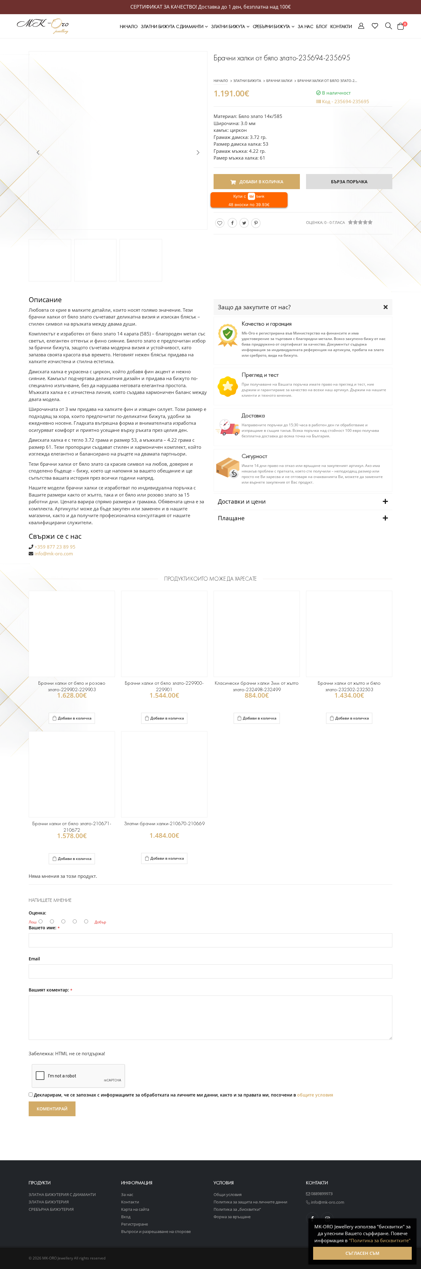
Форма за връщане (232, 1216)
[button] (361, 27)
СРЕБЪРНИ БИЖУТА (272, 26)
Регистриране (134, 1224)
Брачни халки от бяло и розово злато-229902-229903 (72, 686)
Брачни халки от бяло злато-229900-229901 (164, 686)
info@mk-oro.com (54, 553)
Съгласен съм (362, 1253)
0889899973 (321, 1193)
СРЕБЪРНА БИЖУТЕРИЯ (51, 1209)
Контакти (341, 26)
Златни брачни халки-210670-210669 (164, 823)
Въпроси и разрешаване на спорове (156, 1231)
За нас (305, 26)
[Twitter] (244, 223)
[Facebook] (232, 223)
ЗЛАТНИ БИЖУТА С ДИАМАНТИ (173, 26)
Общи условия (228, 1194)
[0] (400, 26)
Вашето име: (44, 928)
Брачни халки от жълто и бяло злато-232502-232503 (349, 686)
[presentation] (37, 151)
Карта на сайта (135, 1209)
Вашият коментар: (50, 990)
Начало (129, 26)
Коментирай (52, 1109)
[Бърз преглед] (80, 719)
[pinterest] (255, 223)
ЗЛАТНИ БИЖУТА (228, 26)
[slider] (360, 222)
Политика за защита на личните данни (250, 1202)
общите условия (315, 1095)
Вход (125, 1216)
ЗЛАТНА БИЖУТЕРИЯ (49, 1202)
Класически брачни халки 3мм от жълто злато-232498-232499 (257, 686)
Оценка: (37, 913)
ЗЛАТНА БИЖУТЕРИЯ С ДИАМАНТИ (62, 1194)
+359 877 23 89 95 (55, 547)
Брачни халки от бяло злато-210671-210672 (71, 827)
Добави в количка (75, 718)
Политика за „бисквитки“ (237, 1209)
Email (34, 959)
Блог (321, 26)
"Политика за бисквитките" (380, 1240)
